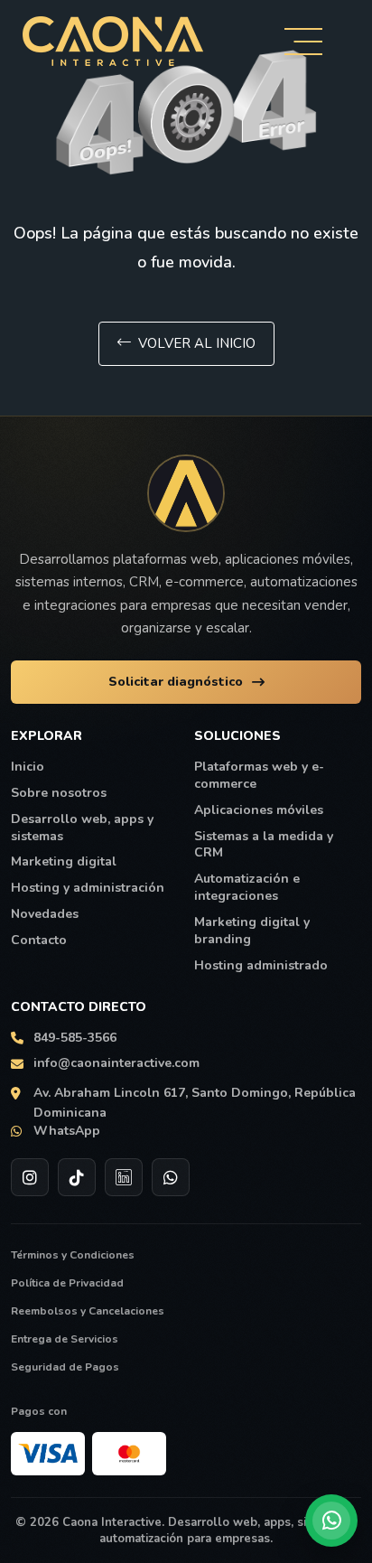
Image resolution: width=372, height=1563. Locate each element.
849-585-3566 (74, 1038)
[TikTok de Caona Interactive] (77, 1177)
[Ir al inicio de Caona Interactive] (186, 493)
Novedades (45, 914)
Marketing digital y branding (252, 931)
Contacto (39, 940)
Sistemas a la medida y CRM (263, 845)
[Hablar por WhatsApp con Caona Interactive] (331, 1520)
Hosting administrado (261, 966)
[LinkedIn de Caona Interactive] (124, 1177)
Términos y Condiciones (73, 1255)
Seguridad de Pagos (65, 1367)
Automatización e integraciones (247, 887)
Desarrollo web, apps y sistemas (82, 828)
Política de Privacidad (67, 1283)
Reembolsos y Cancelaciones (87, 1311)
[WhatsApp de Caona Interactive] (171, 1177)
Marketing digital (63, 862)
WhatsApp (66, 1131)
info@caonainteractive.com (116, 1063)
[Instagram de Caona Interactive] (30, 1177)
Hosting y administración (87, 888)
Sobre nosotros (59, 793)
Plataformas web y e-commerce (259, 775)
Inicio (27, 767)
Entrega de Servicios (64, 1339)
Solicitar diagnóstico (175, 681)
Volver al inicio (197, 343)
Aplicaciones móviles (258, 810)
